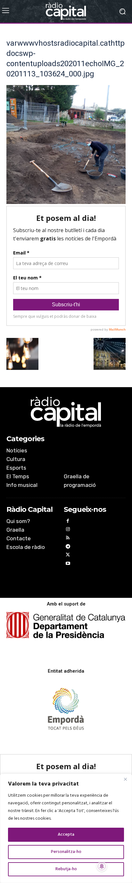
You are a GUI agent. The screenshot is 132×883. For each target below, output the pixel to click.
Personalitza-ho (66, 852)
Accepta (66, 834)
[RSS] (68, 539)
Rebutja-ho (66, 869)
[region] (66, 828)
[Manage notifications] (102, 866)
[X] (68, 555)
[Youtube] (68, 564)
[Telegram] (68, 547)
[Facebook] (68, 522)
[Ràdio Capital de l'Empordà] (66, 11)
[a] (66, 412)
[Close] (125, 779)
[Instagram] (68, 530)
